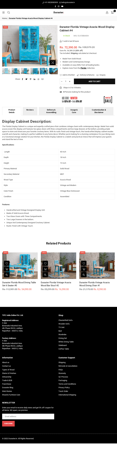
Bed (60, 331)
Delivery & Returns (86, 75)
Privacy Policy (64, 387)
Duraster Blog (7, 387)
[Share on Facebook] (23, 79)
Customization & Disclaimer (99, 111)
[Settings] (107, 12)
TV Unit (61, 327)
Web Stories (7, 391)
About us (5, 362)
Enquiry (102, 75)
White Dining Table (66, 342)
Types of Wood (8, 370)
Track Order (63, 391)
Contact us (6, 366)
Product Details (11, 111)
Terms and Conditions (67, 384)
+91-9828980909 (51, 2)
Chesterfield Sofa (65, 320)
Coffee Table (63, 349)
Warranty (62, 373)
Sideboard (62, 345)
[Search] (8, 12)
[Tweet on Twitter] (27, 79)
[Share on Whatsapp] (39, 79)
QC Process (63, 377)
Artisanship (6, 377)
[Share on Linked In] (35, 79)
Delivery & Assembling (51, 111)
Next (55, 45)
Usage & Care (74, 111)
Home (4, 18)
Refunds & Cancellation (67, 366)
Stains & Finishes (9, 373)
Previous (4, 45)
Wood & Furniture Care (11, 395)
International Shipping (67, 395)
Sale (5, 27)
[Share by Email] (43, 79)
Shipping (74, 53)
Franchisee (6, 384)
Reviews (30, 110)
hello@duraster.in (68, 2)
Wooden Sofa (63, 324)
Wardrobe (62, 334)
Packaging (62, 380)
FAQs (60, 370)
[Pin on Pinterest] (31, 79)
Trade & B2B (7, 380)
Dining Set (62, 338)
